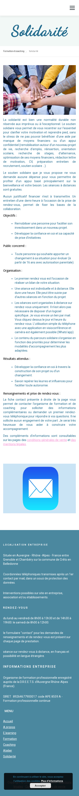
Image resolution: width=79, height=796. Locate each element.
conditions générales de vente (47, 440)
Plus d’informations (52, 780)
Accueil (8, 721)
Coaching (9, 744)
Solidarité (9, 756)
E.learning (9, 733)
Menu (72, 7)
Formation (10, 739)
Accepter (40, 785)
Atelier (7, 750)
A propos (9, 727)
